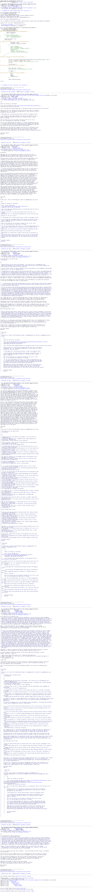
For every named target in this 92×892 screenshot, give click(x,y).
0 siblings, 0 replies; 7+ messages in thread (13, 830)
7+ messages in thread (29, 91)
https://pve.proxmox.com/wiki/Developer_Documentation (27, 105)
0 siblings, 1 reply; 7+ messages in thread (12, 6)
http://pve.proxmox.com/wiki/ (35, 782)
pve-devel (6, 8)
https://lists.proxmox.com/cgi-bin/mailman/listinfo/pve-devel (16, 89)
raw (35, 7)
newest (29, 876)
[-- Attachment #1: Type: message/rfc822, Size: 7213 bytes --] (16, 10)
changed (6, 25)
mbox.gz (22, 878)
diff (2, 27)
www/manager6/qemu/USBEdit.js (8, 24)
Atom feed (30, 2)
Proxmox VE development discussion (22, 150)
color (21, 2)
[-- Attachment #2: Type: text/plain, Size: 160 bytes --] (15, 85)
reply (10, 91)
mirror (25, 2)
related (13, 91)
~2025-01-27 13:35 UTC (21, 876)
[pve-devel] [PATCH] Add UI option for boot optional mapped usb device (27, 95)
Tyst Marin (14, 97)
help (17, 2)
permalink (30, 7)
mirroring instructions (20, 888)
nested (21, 91)
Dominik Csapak (14, 5)
